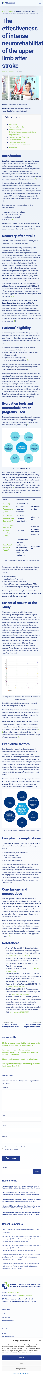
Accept (21, 1358)
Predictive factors (15, 140)
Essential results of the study (19, 137)
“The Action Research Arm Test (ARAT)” (8, 518)
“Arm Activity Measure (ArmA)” (8, 547)
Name (4, 1115)
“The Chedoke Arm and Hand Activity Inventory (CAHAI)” (8, 530)
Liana (4, 1230)
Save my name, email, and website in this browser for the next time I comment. (19, 1148)
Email (4, 1126)
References (13, 147)
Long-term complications (17, 142)
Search (4, 1168)
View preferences (21, 1369)
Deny (21, 1363)
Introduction (13, 124)
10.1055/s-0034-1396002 (21, 994)
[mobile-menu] (40, 3)
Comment (5, 1087)
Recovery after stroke (16, 127)
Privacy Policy (25, 1373)
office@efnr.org (13, 1292)
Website (4, 1136)
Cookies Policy (17, 1373)
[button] (40, 1341)
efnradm (5, 72)
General (11, 72)
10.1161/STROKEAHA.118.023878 (18, 956)
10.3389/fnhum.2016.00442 (16, 986)
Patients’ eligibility (15, 130)
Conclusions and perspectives (19, 145)
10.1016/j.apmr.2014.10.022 (19, 1012)
